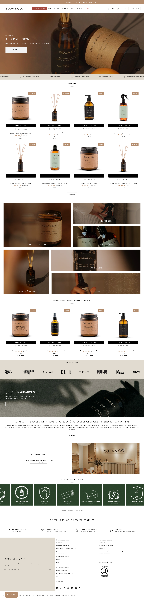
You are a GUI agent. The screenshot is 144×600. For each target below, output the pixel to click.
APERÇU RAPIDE (22, 129)
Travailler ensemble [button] (105, 540)
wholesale (102, 548)
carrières (102, 542)
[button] (54, 8)
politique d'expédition (62, 567)
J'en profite (128, 49)
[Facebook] (57, 588)
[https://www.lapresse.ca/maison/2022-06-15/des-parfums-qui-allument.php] (92, 372)
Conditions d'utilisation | (23, 595)
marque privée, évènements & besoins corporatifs (113, 551)
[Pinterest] (65, 588)
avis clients (59, 581)
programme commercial (105, 553)
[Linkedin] (72, 588)
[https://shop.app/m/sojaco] (79, 588)
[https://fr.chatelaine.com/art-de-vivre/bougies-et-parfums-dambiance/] (112, 372)
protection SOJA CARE (62, 551)
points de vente (60, 553)
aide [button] (57, 562)
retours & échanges (61, 570)
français (134, 8)
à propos (72, 435)
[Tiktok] (61, 588)
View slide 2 (138, 69)
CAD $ (124, 8)
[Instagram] (68, 588)
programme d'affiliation (106, 545)
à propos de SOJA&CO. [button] (63, 540)
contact (58, 578)
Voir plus (72, 194)
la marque (59, 542)
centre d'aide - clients (63, 565)
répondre (10, 404)
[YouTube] (76, 588)
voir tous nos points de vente (38, 462)
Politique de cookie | (40, 595)
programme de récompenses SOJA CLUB (66, 548)
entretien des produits (62, 556)
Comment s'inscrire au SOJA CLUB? (72, 510)
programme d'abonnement (62, 545)
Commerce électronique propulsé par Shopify (61, 595)
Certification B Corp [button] (106, 562)
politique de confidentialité (64, 573)
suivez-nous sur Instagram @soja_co (72, 520)
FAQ (57, 576)
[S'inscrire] (48, 569)
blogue (58, 559)
